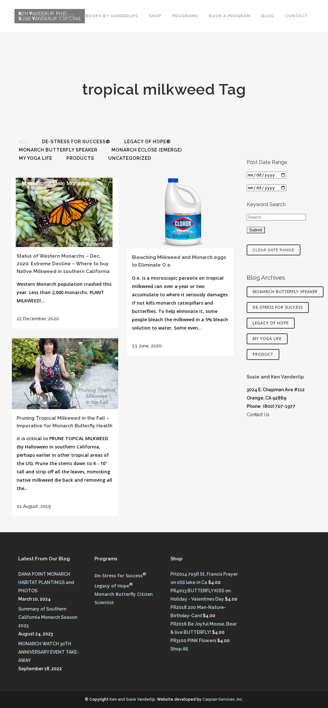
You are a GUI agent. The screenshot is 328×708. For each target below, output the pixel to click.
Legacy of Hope (271, 323)
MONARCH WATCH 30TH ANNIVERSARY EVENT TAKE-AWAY (48, 652)
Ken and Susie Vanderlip (132, 699)
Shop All (179, 648)
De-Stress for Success (278, 307)
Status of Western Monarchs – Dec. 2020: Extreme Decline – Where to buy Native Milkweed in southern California (63, 263)
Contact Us (258, 414)
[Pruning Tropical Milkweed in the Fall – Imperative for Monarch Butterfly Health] (65, 373)
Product (263, 354)
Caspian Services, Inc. (222, 699)
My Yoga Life (267, 338)
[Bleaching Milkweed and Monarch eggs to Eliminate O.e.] (180, 213)
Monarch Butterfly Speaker (285, 291)
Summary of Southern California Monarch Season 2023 (47, 617)
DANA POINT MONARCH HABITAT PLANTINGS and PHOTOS (46, 582)
